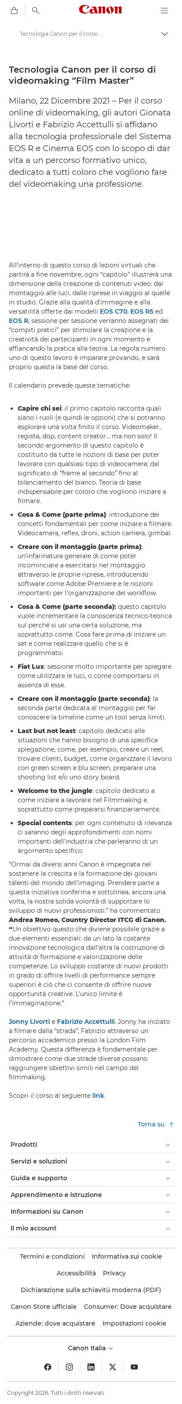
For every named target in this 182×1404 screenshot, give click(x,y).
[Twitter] (112, 1367)
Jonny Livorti (29, 1022)
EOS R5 (141, 311)
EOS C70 (113, 311)
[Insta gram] (69, 1367)
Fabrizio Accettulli (86, 1022)
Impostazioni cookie (134, 1323)
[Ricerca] (36, 11)
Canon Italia (87, 1348)
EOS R (18, 321)
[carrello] (14, 11)
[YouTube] (134, 1367)
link (98, 1096)
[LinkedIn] (91, 1367)
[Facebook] (47, 1367)
